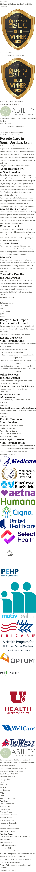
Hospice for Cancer (7, 826)
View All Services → (7, 831)
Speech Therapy (6, 818)
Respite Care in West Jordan (10, 434)
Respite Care (9, 132)
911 (21, 854)
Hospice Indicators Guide (9, 829)
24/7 (18, 104)
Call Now (3, 871)
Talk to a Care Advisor (22, 166)
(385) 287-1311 (5, 127)
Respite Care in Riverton (9, 431)
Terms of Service (16, 865)
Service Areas (5, 790)
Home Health (21, 118)
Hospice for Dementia (8, 823)
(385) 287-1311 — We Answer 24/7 (13, 56)
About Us (3, 785)
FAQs (2, 793)
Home (2, 132)
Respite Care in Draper (8, 436)
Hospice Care (31, 118)
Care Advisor (11, 871)
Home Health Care (7, 804)
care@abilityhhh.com (18, 768)
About (2, 124)
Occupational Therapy (8, 815)
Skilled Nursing (5, 809)
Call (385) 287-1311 (7, 166)
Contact (8, 124)
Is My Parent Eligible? (8, 118)
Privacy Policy (5, 865)
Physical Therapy (6, 812)
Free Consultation (17, 127)
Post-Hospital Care (7, 820)
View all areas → (6, 842)
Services (3, 121)
